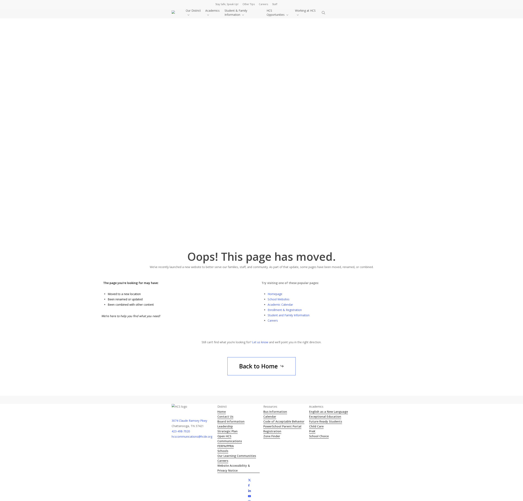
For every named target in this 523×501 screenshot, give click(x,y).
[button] (261, 366)
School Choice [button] (319, 436)
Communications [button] (229, 441)
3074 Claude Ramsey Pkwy (189, 421)
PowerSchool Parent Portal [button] (282, 426)
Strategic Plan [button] (227, 431)
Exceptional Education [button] (325, 416)
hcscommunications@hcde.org (192, 436)
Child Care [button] (316, 426)
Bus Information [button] (275, 412)
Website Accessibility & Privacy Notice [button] (233, 468)
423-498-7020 (181, 431)
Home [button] (221, 412)
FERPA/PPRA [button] (225, 446)
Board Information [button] (231, 421)
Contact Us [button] (225, 416)
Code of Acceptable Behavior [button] (283, 421)
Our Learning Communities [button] (236, 456)
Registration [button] (272, 431)
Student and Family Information (289, 315)
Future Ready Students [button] (325, 421)
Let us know (260, 342)
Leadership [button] (225, 426)
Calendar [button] (269, 416)
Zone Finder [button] (271, 436)
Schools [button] (222, 451)
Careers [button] (222, 461)
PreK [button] (312, 431)
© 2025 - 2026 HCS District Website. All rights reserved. (208, 480)
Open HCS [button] (224, 436)
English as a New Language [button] (328, 412)
